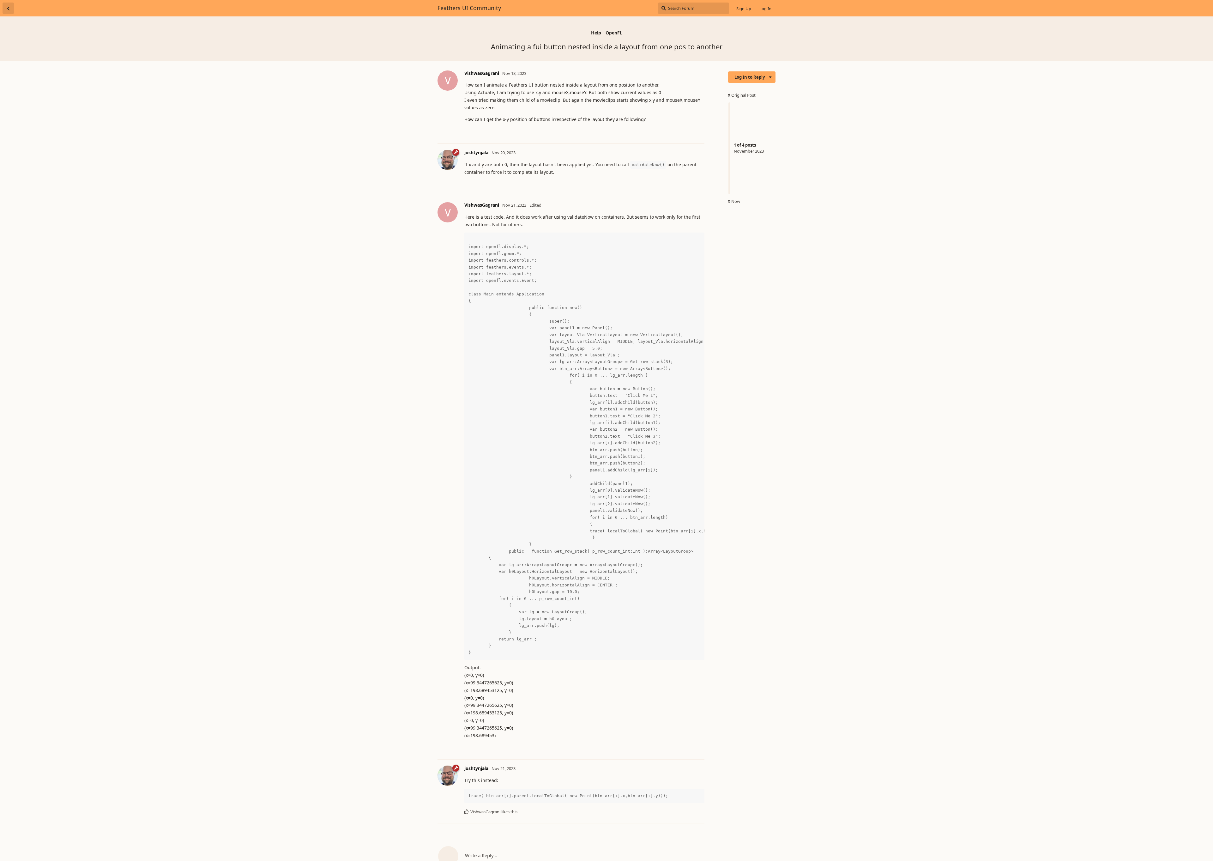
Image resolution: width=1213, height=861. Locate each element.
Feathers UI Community (469, 8)
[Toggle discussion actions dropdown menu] (770, 77)
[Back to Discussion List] (8, 8)
